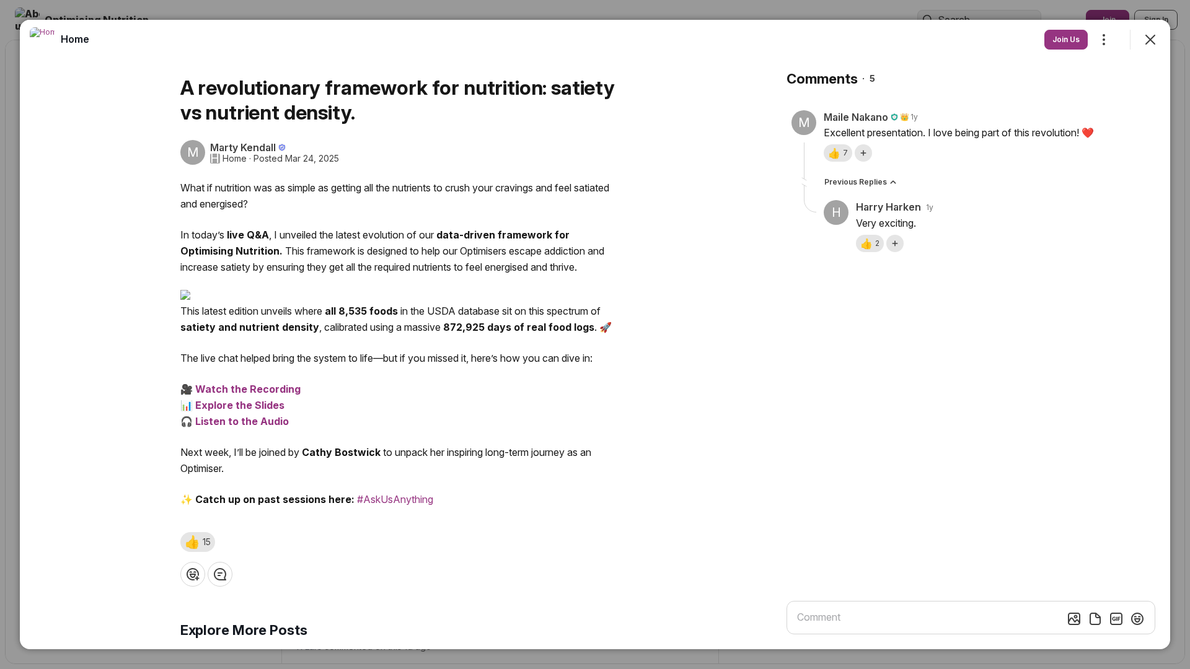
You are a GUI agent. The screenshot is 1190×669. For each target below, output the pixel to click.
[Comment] (220, 574)
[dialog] (595, 334)
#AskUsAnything (395, 499)
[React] (193, 574)
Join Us (1066, 39)
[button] (197, 542)
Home (235, 159)
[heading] (75, 39)
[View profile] (42, 39)
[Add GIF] (1116, 619)
